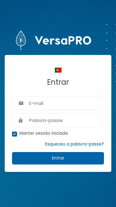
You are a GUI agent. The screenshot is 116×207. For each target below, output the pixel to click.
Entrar (58, 158)
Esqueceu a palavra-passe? (74, 144)
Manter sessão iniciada (43, 133)
